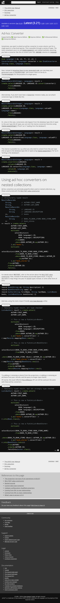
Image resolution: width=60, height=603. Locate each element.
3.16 (3, 26)
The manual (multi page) (11, 574)
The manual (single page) (11, 572)
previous (51, 7)
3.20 (42, 23)
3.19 (47, 23)
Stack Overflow (8, 526)
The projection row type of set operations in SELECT (22, 479)
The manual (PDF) (9, 576)
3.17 (55, 23)
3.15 (7, 26)
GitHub (6, 524)
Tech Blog (7, 522)
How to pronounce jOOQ (11, 589)
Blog (57, 2)
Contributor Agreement (11, 559)
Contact (7, 537)
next (56, 7)
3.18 (51, 23)
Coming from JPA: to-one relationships (18, 490)
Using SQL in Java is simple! (12, 580)
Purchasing (7, 553)
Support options (9, 535)
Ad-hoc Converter (10, 15)
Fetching (7, 13)
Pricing (48, 2)
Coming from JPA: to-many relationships (18, 493)
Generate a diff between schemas (13, 588)
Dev (17, 23)
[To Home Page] (3, 4)
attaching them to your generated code (26, 70)
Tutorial (7, 570)
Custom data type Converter (14, 486)
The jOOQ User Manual (12, 8)
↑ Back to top (30, 513)
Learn (39, 2)
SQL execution (9, 10)
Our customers (8, 520)
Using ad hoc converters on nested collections (24, 182)
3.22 (20, 23)
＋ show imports (6, 56)
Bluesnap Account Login (11, 541)
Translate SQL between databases (14, 586)
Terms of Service (9, 557)
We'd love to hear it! (38, 505)
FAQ (6, 568)
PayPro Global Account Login (12, 539)
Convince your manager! (11, 582)
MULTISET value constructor (30, 191)
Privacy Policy (8, 555)
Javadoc (7, 578)
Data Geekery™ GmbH (29, 596)
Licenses (7, 551)
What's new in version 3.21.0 (14, 495)
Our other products (10, 584)
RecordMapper (27, 380)
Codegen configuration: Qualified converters (19, 488)
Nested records (10, 483)
